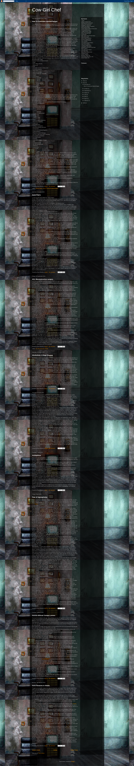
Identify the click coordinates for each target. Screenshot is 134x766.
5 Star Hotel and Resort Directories (89, 28)
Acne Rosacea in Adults (41, 685)
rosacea (74, 703)
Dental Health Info (85, 57)
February (86, 100)
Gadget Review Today (86, 31)
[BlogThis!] (60, 186)
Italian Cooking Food (86, 21)
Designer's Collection (86, 25)
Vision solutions (84, 54)
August (86, 92)
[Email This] (58, 186)
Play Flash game (85, 36)
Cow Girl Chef (46, 9)
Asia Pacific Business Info (87, 56)
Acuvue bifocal (45, 659)
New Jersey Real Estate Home (88, 35)
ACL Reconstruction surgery (42, 279)
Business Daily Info (85, 55)
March (85, 98)
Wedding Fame (84, 53)
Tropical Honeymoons (86, 45)
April (85, 96)
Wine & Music (84, 48)
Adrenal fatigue (39, 188)
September (86, 90)
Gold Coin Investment (86, 32)
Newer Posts (36, 750)
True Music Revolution (86, 46)
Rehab (46, 348)
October (86, 88)
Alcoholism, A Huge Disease (42, 355)
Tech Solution (84, 41)
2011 (84, 82)
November (86, 84)
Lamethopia (84, 34)
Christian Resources (85, 29)
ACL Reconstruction (40, 348)
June (85, 94)
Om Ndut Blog (84, 50)
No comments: (52, 186)
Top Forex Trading (85, 43)
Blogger (73, 761)
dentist (36, 504)
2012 (84, 80)
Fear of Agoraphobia (39, 497)
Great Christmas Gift (86, 33)
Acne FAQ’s (36, 195)
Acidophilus (36, 455)
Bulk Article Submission (86, 52)
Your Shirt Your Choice (86, 49)
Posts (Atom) (41, 753)
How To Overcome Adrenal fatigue (44, 21)
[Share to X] (61, 186)
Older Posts (74, 750)
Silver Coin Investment (86, 24)
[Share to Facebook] (63, 186)
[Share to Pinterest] (64, 186)
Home (55, 750)
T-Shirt (82, 20)
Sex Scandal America (86, 40)
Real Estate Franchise (86, 38)
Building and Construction (87, 22)
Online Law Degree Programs (87, 26)
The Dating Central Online (87, 42)
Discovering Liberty (85, 27)
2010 (84, 103)
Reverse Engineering (86, 39)
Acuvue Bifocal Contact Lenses (43, 615)
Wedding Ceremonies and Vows (88, 47)
